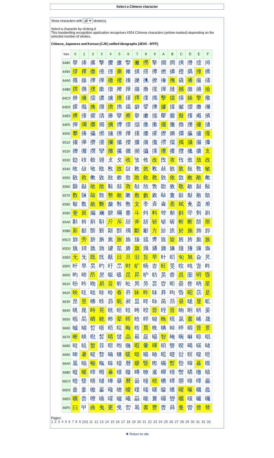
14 (107, 422)
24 (160, 422)
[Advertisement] (137, 448)
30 (193, 422)
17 (123, 422)
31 (198, 422)
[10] (85, 422)
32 (203, 422)
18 (128, 422)
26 (171, 422)
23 (155, 422)
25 (166, 422)
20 (139, 422)
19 (134, 422)
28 (182, 422)
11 (91, 422)
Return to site (139, 434)
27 (176, 422)
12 (96, 422)
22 (150, 422)
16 (118, 422)
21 (144, 422)
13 (102, 422)
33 (209, 422)
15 (112, 422)
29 (187, 422)
